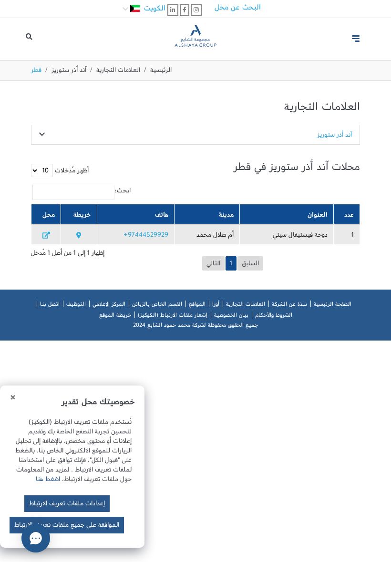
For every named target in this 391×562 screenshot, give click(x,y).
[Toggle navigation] (355, 38)
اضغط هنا (48, 481)
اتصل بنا (50, 306)
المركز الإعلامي (109, 306)
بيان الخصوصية (231, 317)
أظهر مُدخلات (71, 172)
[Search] (29, 39)
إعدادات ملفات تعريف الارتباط (67, 505)
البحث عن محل (238, 9)
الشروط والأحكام (273, 317)
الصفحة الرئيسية (332, 306)
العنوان (318, 216)
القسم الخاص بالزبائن (157, 306)
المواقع (197, 306)
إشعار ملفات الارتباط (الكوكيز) (172, 317)
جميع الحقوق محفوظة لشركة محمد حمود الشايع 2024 (195, 327)
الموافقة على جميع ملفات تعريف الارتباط (66, 527)
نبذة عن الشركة (289, 306)
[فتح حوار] (35, 538)
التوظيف (76, 306)
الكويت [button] (153, 10)
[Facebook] (184, 10)
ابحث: (122, 192)
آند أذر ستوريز (68, 72)
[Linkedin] (172, 10)
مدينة (226, 216)
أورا (215, 306)
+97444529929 (146, 236)
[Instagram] (196, 10)
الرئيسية (161, 72)
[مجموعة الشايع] (195, 34)
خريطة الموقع (115, 317)
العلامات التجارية (118, 72)
